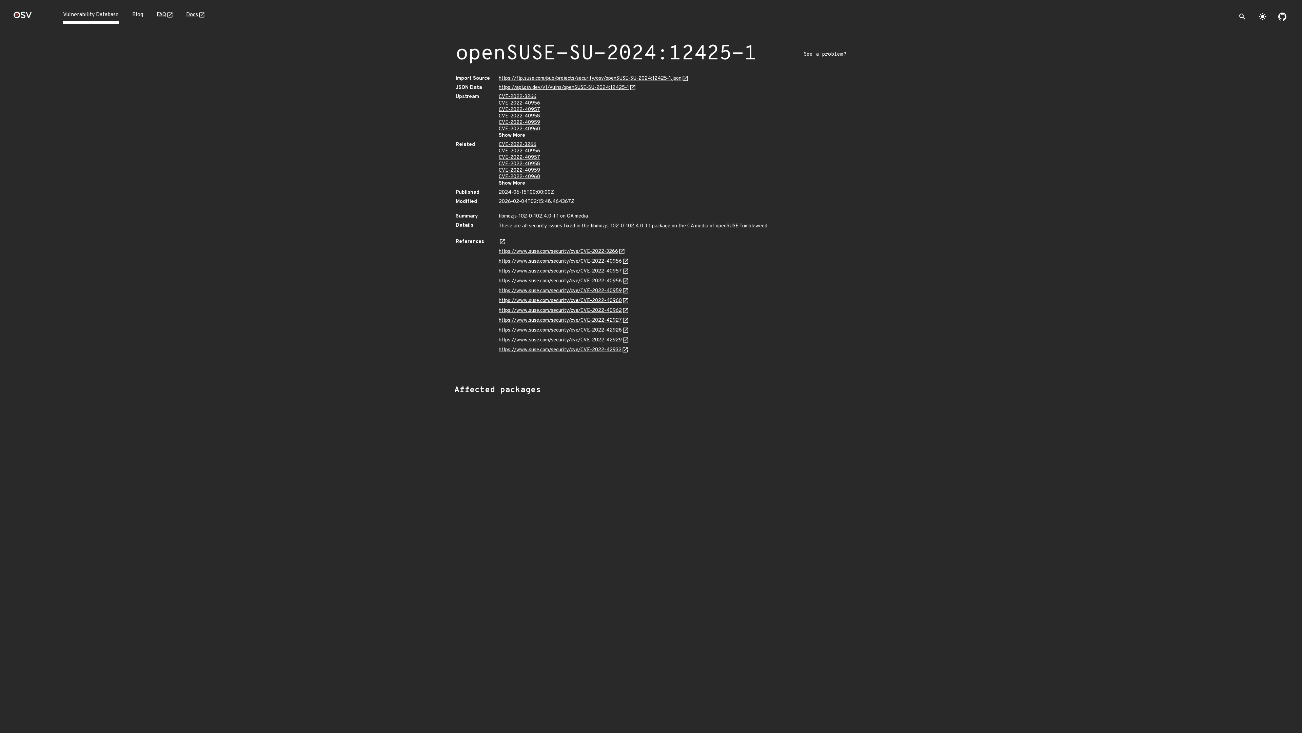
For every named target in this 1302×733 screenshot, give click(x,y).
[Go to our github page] (1282, 17)
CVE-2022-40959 (519, 122)
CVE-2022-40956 (519, 103)
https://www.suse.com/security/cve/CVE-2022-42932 (560, 350)
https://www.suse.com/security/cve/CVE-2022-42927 (560, 320)
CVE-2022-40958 (519, 116)
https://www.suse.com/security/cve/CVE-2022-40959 (560, 291)
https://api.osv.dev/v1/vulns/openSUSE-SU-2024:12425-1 (564, 87)
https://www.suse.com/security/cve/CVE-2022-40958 (560, 281)
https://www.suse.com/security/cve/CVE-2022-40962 (560, 310)
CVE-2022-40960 (519, 129)
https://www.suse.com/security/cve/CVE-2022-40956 (560, 261)
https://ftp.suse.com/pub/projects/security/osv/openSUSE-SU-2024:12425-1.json (590, 78)
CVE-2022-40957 (519, 110)
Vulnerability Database (91, 15)
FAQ (161, 15)
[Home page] (23, 17)
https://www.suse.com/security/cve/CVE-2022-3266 (558, 251)
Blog (137, 15)
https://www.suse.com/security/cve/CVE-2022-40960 (560, 301)
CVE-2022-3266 (517, 97)
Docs (192, 15)
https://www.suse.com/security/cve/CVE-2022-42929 (560, 340)
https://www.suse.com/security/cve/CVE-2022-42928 (560, 330)
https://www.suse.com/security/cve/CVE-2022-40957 (560, 271)
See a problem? (825, 54)
